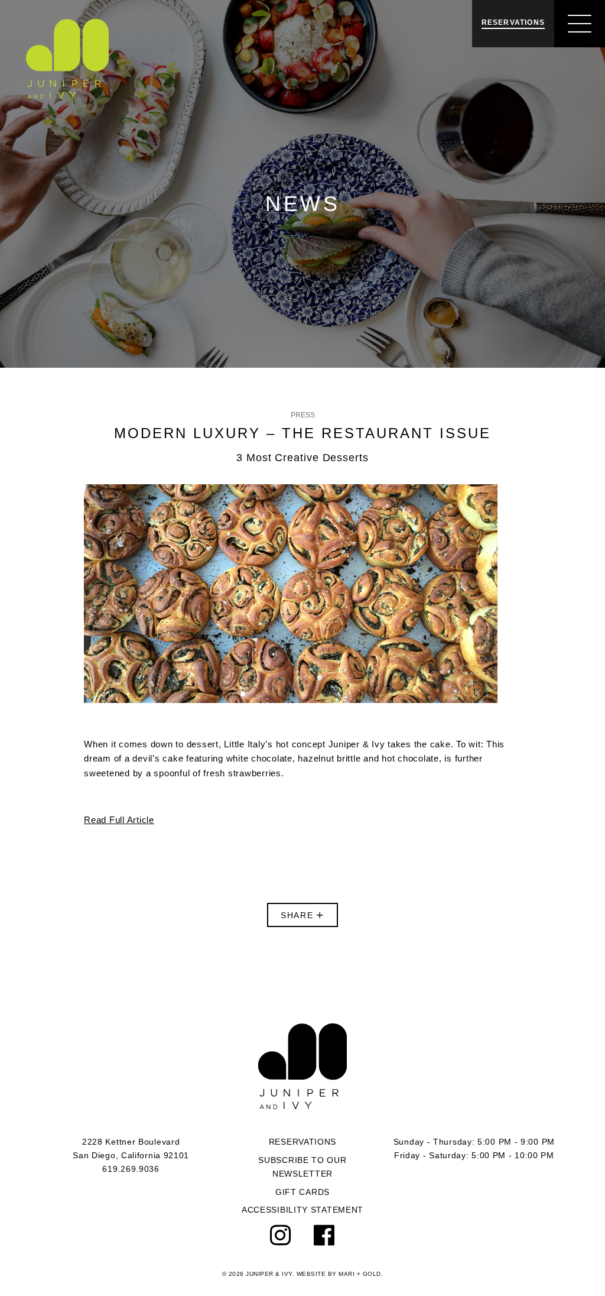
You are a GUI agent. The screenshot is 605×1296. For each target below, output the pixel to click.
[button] (579, 23)
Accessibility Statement (302, 1209)
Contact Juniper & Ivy (302, 1066)
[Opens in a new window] (281, 1236)
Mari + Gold (360, 1274)
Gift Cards (302, 1192)
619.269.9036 (130, 1169)
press (303, 415)
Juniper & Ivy (67, 59)
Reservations (302, 1141)
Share (299, 915)
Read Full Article (119, 820)
